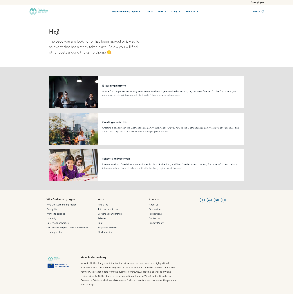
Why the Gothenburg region (61, 204)
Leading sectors (55, 232)
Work (160, 11)
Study (174, 11)
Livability (51, 218)
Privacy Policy (156, 222)
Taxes (100, 222)
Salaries (102, 218)
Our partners (156, 209)
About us (190, 11)
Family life (52, 209)
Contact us (154, 218)
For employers (257, 2)
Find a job (103, 204)
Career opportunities (58, 222)
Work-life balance (56, 213)
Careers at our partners (110, 213)
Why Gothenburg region (125, 11)
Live (148, 11)
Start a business (106, 232)
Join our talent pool (108, 209)
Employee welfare (107, 227)
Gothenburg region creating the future (67, 227)
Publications (155, 213)
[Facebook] (202, 200)
